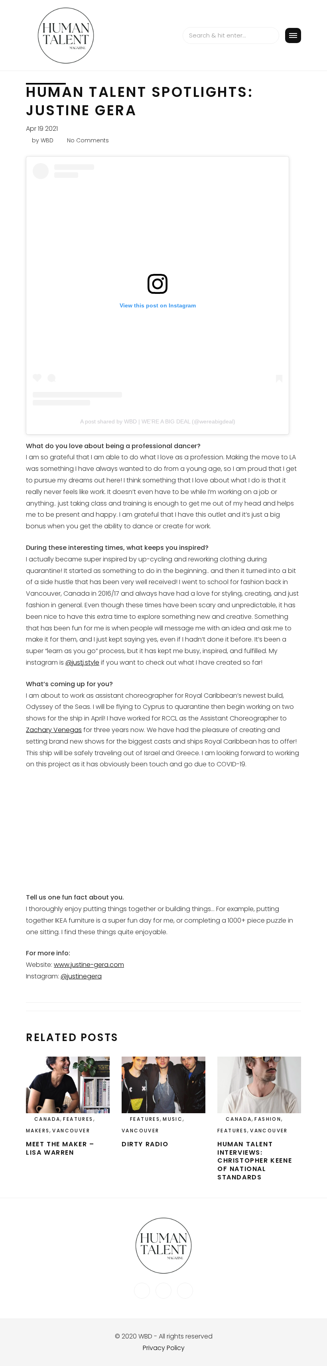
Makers (37, 1130)
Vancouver (71, 1130)
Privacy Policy (164, 1347)
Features (78, 1119)
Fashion (267, 1119)
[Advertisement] (163, 836)
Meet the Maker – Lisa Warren (60, 1148)
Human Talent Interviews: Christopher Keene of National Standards (254, 1161)
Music (173, 1119)
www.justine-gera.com (89, 964)
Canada (47, 1119)
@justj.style (82, 662)
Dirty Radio (145, 1144)
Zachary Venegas (54, 729)
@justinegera (81, 976)
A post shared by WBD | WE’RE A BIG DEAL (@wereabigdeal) (157, 421)
